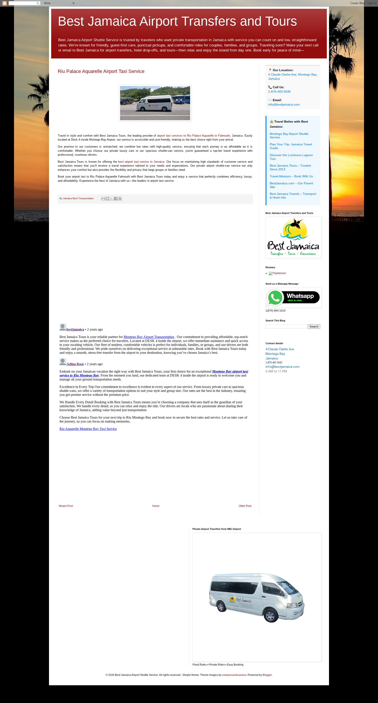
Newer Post (66, 505)
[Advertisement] (155, 468)
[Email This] (103, 198)
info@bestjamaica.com (284, 104)
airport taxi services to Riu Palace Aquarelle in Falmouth (193, 135)
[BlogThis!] (107, 198)
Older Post (245, 505)
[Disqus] (155, 263)
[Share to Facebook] (116, 198)
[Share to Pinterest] (120, 198)
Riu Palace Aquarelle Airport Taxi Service (101, 71)
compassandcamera (234, 675)
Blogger (267, 675)
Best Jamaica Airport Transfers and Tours (177, 21)
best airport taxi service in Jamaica (141, 161)
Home (155, 505)
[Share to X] (111, 198)
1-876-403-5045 (279, 91)
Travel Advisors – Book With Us (291, 176)
